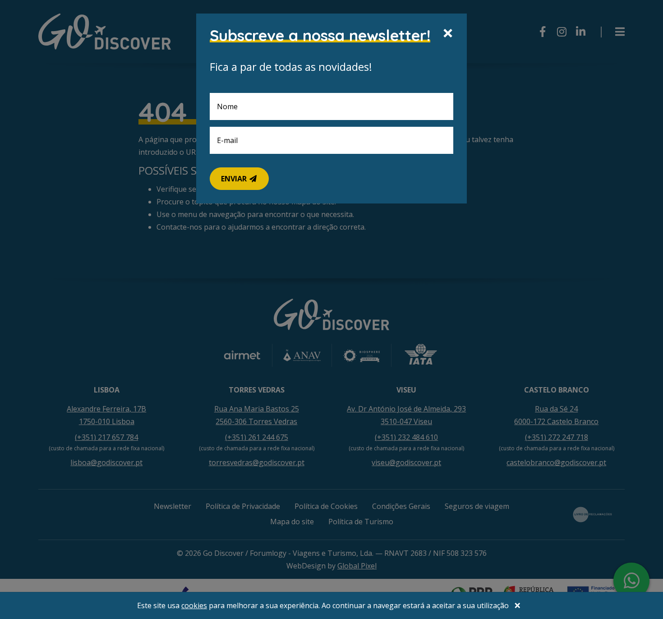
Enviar (235, 179)
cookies (194, 605)
